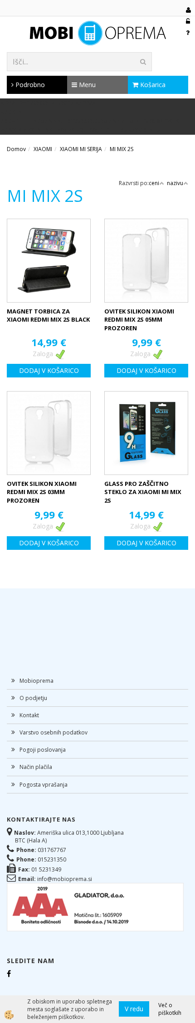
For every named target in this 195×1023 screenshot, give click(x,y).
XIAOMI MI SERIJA (81, 149)
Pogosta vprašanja (44, 784)
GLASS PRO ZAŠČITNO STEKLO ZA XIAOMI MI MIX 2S (142, 492)
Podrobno (29, 84)
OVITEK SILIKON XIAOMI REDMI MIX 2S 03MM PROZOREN (42, 492)
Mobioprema (37, 681)
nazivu (175, 183)
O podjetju (33, 698)
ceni (154, 183)
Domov (16, 149)
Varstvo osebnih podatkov (54, 732)
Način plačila (36, 767)
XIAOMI (43, 149)
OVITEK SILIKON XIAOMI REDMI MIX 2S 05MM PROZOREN (139, 319)
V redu (134, 1008)
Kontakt (29, 715)
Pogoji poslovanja (43, 750)
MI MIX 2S (121, 149)
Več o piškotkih (169, 1009)
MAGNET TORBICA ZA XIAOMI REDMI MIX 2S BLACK (48, 315)
